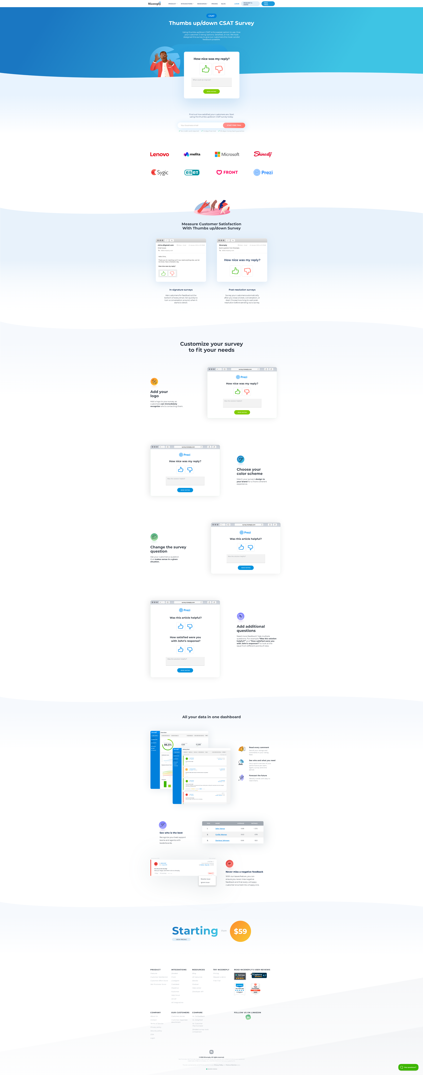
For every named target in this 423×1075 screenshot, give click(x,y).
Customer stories (178, 1016)
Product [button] (172, 4)
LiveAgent (175, 981)
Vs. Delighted (197, 1020)
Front (173, 977)
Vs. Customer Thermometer (197, 1025)
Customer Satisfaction (159, 977)
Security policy (156, 1031)
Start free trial (234, 125)
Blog (223, 4)
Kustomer (175, 992)
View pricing (181, 939)
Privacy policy (155, 1027)
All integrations (177, 1002)
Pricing (215, 4)
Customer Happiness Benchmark (179, 1021)
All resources (197, 977)
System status (212, 1069)
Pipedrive (175, 988)
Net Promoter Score (158, 984)
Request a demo (248, 4)
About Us (154, 1016)
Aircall (173, 999)
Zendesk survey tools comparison (200, 1030)
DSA (152, 1034)
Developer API (197, 992)
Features (153, 973)
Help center (196, 988)
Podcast (195, 984)
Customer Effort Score (159, 981)
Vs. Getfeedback (198, 1016)
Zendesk (174, 973)
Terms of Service (156, 1024)
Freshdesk (175, 984)
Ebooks (195, 981)
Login (236, 4)
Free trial (266, 4)
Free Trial (216, 981)
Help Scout (175, 995)
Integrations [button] (186, 4)
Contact (153, 1020)
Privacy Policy (218, 1065)
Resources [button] (202, 4)
